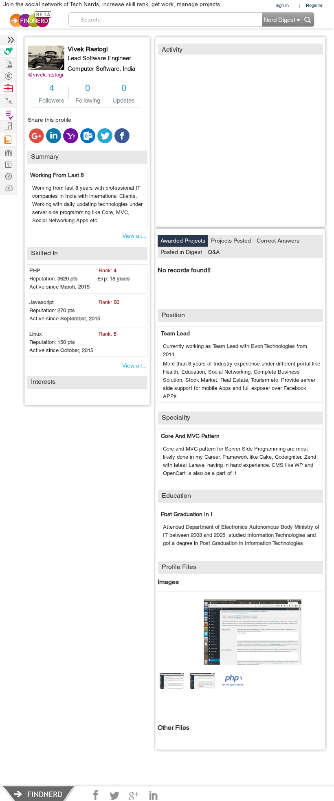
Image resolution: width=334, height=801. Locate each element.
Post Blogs (8, 187)
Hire (8, 51)
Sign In (282, 5)
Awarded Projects (182, 240)
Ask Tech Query (8, 176)
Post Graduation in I (186, 514)
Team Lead (175, 333)
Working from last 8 (57, 175)
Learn (8, 140)
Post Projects (8, 63)
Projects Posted (231, 240)
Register (314, 5)
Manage (8, 114)
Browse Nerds (8, 75)
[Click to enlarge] (252, 632)
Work (8, 88)
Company (8, 126)
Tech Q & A (8, 164)
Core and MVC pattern (190, 436)
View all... (134, 235)
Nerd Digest (8, 152)
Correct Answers (278, 240)
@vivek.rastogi (45, 75)
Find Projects (8, 101)
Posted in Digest (181, 252)
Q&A (214, 252)
